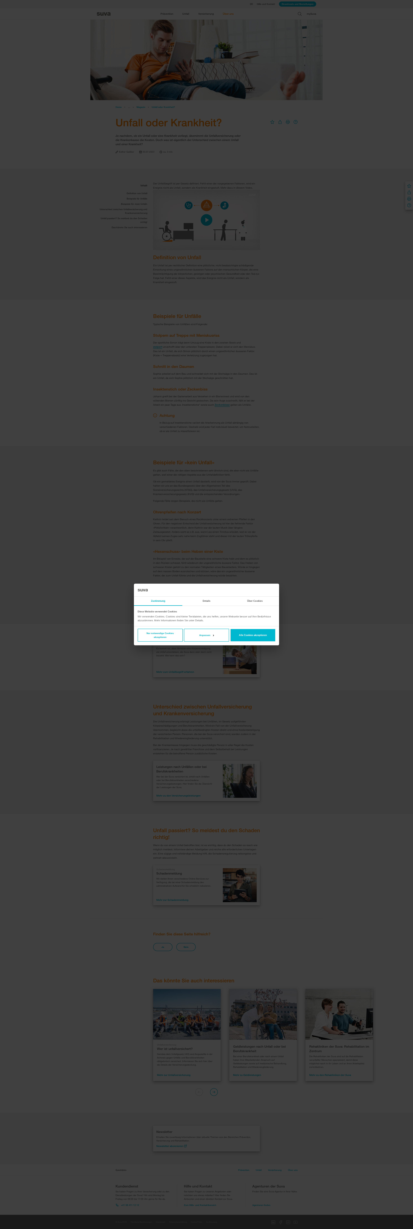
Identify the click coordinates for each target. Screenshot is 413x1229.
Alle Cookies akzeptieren (253, 635)
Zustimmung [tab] (158, 600)
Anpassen (204, 635)
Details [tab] (207, 600)
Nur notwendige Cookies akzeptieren (160, 635)
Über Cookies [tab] (255, 600)
